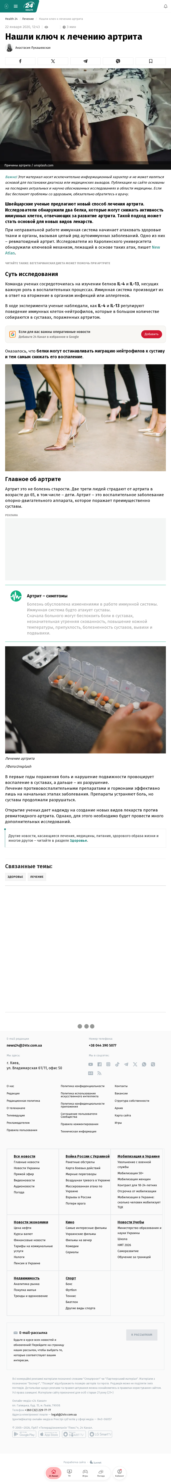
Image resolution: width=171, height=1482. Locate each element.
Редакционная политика (23, 1100)
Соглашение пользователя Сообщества (79, 1115)
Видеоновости (24, 1180)
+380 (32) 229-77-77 (38, 1410)
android (24, 1434)
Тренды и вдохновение (31, 1296)
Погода (19, 1192)
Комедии (72, 1246)
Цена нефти (22, 1228)
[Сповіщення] (165, 6)
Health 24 (11, 19)
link (90, 1064)
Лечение (28, 19)
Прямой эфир (24, 1174)
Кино (70, 1222)
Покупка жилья (25, 1290)
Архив (119, 1108)
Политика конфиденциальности (83, 1086)
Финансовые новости (29, 1240)
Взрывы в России (78, 1197)
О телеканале (16, 1108)
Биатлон (72, 1302)
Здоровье (78, 840)
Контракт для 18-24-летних (137, 1185)
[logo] (29, 6)
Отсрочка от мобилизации (137, 1191)
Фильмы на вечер (79, 1240)
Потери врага (76, 1203)
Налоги (19, 1257)
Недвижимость (27, 1278)
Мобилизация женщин (134, 1179)
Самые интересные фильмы (86, 1228)
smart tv (74, 1434)
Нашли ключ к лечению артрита (61, 19)
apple (49, 1434)
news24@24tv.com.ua (24, 1045)
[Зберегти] (151, 61)
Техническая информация (78, 1131)
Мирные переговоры (81, 1174)
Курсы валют (23, 1234)
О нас (10, 1086)
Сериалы (72, 1252)
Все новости (24, 1156)
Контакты (121, 1086)
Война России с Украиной (88, 1156)
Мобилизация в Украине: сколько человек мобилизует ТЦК (139, 1202)
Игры (118, 1123)
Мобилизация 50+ (130, 1173)
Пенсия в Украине (27, 1263)
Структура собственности (132, 1100)
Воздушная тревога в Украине (88, 1180)
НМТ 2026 (124, 1245)
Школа (122, 1239)
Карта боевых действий (83, 1168)
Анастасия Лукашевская (33, 47)
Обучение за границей (134, 1257)
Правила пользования (22, 1130)
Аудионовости (24, 1186)
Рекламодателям (18, 1123)
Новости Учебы (131, 1222)
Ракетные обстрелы (80, 1162)
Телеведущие (16, 1115)
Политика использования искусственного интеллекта (80, 1095)
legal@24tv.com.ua (64, 1414)
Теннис (71, 1296)
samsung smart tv (100, 1434)
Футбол (71, 1290)
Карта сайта (123, 1115)
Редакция (13, 1093)
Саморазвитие (128, 1251)
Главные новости (26, 1162)
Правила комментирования (79, 1124)
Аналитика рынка (27, 1284)
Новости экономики (31, 1222)
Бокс (69, 1284)
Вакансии (121, 1093)
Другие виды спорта (80, 1308)
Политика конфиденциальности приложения (83, 1105)
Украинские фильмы (81, 1234)
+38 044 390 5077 (102, 1045)
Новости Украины (27, 1168)
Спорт (71, 1278)
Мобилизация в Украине (139, 1156)
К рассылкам (141, 1335)
